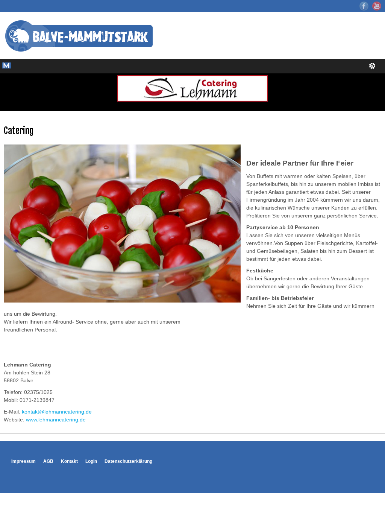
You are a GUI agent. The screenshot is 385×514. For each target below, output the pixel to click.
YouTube (376, 6)
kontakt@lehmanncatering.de (57, 412)
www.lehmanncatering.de (56, 420)
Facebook (363, 6)
